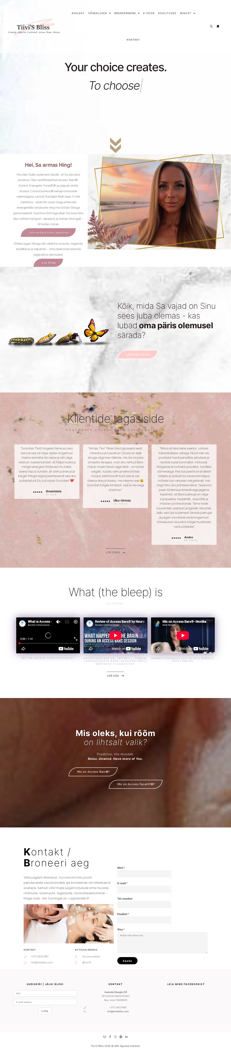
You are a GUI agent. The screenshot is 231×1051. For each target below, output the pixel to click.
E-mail (122, 883)
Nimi (121, 867)
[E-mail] (104, 1036)
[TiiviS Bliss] (34, 26)
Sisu (121, 929)
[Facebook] (110, 1036)
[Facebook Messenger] (121, 1036)
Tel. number (125, 898)
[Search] (211, 26)
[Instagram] (115, 1036)
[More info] (218, 26)
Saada (127, 960)
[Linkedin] (126, 1036)
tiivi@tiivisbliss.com (118, 1011)
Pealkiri (123, 914)
